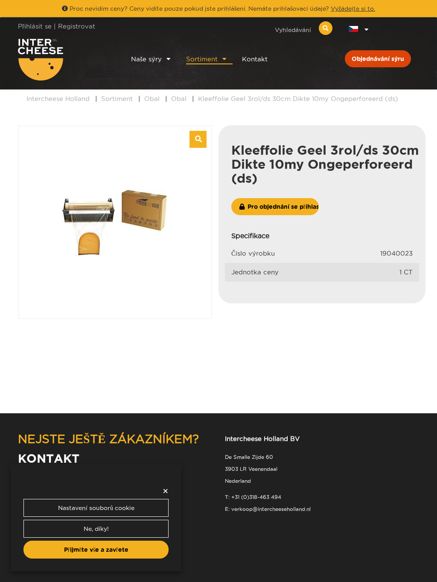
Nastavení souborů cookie (96, 507)
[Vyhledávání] (325, 28)
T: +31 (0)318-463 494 (253, 497)
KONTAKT (48, 458)
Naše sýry (146, 59)
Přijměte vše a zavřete (96, 549)
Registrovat (76, 26)
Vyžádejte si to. (353, 8)
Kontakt (255, 59)
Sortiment (202, 59)
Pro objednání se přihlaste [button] (282, 206)
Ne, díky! (96, 528)
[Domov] (63, 60)
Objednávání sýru (378, 58)
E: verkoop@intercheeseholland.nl (268, 509)
